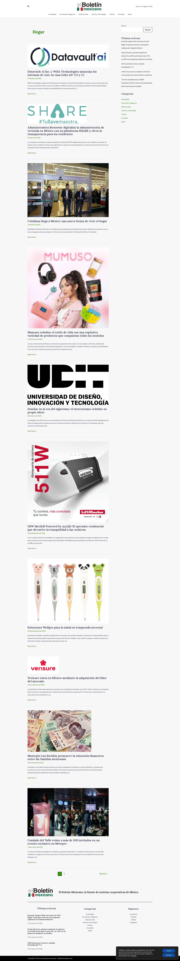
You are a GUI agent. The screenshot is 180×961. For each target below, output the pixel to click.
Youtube (133, 917)
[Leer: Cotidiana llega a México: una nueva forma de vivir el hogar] (68, 190)
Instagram (133, 922)
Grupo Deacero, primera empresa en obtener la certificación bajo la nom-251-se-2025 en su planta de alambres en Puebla (136, 56)
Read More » (32, 93)
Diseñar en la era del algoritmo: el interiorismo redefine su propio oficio (67, 410)
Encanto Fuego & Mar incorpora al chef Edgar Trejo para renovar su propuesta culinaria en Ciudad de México (135, 44)
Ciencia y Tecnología (128, 110)
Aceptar (168, 951)
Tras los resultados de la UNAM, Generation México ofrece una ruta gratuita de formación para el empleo (136, 83)
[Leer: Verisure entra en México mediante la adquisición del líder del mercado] (43, 665)
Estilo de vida (126, 107)
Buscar (123, 26)
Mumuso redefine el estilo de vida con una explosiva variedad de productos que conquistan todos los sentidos (66, 334)
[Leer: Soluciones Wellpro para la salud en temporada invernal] (68, 591)
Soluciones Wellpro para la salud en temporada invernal (65, 627)
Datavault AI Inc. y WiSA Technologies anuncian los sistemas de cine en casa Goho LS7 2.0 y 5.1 (62, 73)
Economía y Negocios (129, 103)
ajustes (134, 956)
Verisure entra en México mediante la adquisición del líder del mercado (67, 679)
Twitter (133, 920)
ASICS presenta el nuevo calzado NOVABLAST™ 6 (41, 944)
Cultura (124, 114)
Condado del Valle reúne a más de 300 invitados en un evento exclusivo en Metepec (64, 842)
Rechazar (169, 955)
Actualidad (125, 99)
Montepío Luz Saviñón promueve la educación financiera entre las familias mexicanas (66, 757)
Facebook (133, 914)
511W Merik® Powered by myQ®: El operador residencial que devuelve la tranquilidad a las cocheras (66, 528)
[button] (28, 6)
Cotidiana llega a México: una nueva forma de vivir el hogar (67, 221)
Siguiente (104, 874)
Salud (123, 122)
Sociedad (124, 118)
